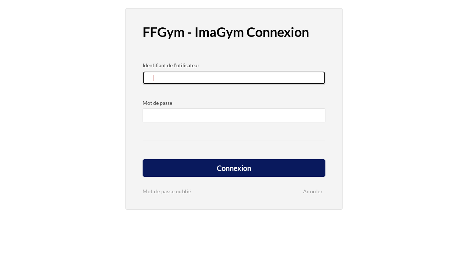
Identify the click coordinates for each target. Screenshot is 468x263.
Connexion (234, 168)
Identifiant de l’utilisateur (171, 65)
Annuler (313, 191)
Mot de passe (157, 103)
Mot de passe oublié (167, 191)
